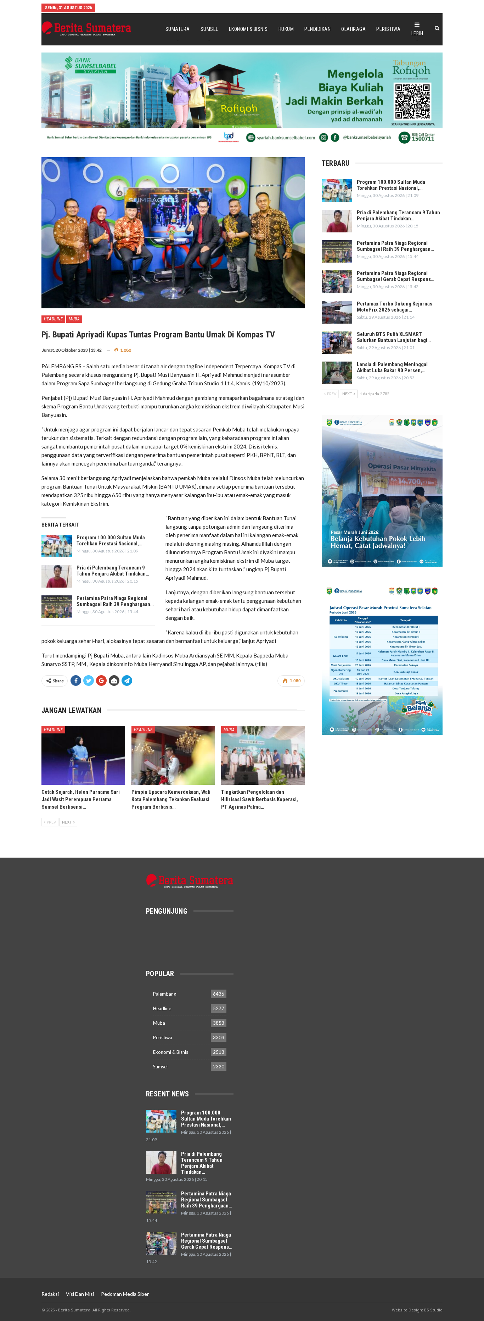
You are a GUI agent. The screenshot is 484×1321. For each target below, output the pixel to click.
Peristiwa (388, 29)
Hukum (286, 29)
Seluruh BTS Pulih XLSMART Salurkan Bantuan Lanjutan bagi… (394, 337)
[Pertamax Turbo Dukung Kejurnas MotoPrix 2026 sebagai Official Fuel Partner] (337, 312)
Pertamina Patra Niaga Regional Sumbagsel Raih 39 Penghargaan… (115, 601)
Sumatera (177, 29)
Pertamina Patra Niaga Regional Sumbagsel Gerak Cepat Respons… (395, 276)
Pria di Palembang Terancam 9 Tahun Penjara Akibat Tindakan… (113, 571)
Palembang (164, 994)
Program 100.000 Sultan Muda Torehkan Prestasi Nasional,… (111, 540)
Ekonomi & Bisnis (248, 29)
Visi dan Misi (80, 1294)
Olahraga (353, 29)
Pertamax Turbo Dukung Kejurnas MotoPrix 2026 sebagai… (394, 307)
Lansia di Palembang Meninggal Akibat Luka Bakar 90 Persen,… (392, 367)
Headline (53, 319)
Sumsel (209, 29)
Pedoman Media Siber (125, 1294)
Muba (74, 319)
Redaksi (50, 1294)
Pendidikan (317, 29)
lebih (417, 33)
